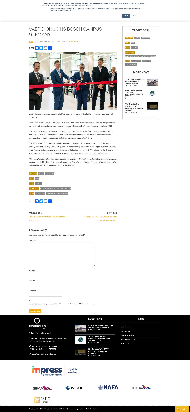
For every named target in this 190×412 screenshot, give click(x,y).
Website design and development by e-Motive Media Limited (79, 409)
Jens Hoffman (50, 193)
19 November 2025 (95, 329)
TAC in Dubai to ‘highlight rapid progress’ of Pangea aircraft (135, 81)
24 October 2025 (94, 342)
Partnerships (50, 173)
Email (32, 281)
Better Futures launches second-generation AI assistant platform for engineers (134, 106)
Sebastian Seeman (62, 193)
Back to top (182, 409)
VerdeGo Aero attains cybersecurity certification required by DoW (134, 93)
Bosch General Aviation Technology (51, 188)
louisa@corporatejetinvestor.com (44, 354)
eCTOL (37, 178)
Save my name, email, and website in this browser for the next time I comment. (61, 304)
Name (32, 271)
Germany (38, 183)
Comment (33, 240)
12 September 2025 (95, 355)
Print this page (73, 42)
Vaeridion (68, 188)
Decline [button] (135, 16)
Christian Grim (40, 193)
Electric (41, 173)
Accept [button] (126, 16)
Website (32, 290)
